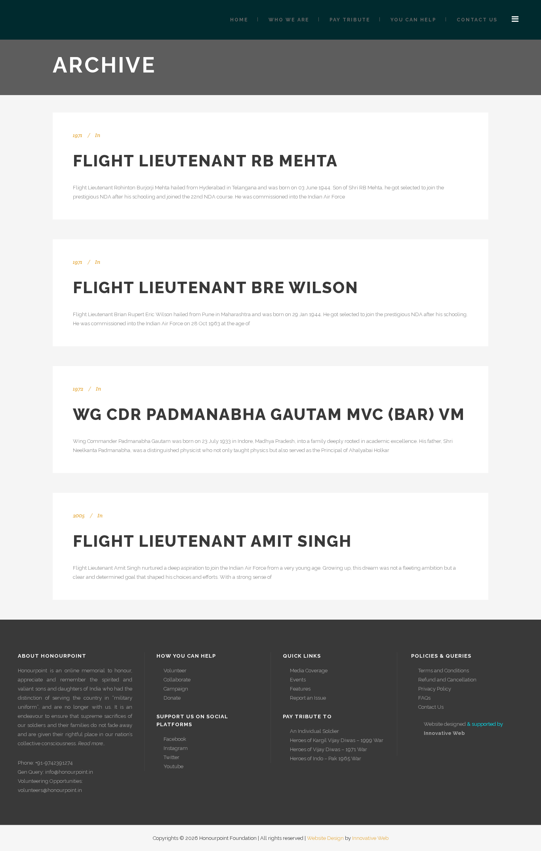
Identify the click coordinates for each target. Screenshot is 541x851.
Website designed (445, 724)
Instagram (176, 748)
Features (300, 689)
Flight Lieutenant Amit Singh (212, 541)
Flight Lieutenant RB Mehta (205, 160)
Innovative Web (370, 838)
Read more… (91, 743)
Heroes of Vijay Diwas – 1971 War (328, 749)
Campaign (176, 689)
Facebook (175, 739)
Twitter (171, 757)
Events (298, 680)
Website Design (325, 838)
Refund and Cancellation (447, 680)
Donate (172, 698)
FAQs (424, 698)
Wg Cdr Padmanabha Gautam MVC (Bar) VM (269, 414)
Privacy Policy (434, 689)
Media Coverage (309, 671)
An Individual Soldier (314, 731)
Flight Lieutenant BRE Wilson (215, 287)
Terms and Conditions (443, 671)
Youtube (173, 766)
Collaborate (177, 680)
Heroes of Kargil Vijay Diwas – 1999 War (336, 740)
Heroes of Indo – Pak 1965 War (325, 758)
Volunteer (175, 671)
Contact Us (431, 707)
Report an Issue (308, 698)
